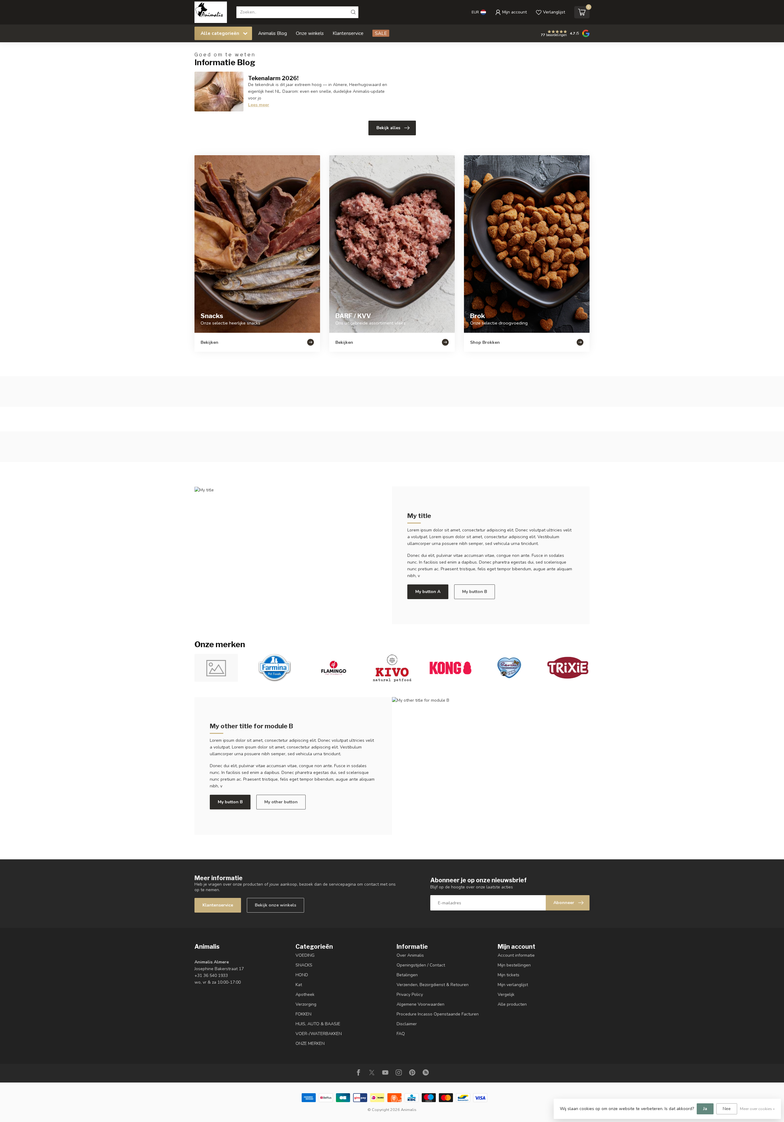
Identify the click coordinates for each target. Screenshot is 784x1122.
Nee (727, 1109)
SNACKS (304, 965)
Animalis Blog (272, 33)
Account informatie (516, 955)
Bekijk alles (388, 128)
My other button (281, 802)
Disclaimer (407, 1024)
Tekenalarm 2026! (273, 78)
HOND (302, 975)
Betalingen (407, 975)
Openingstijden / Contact (421, 965)
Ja (705, 1109)
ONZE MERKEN (310, 1043)
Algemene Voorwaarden (420, 1004)
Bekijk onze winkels (275, 905)
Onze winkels (310, 33)
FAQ (401, 1034)
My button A (427, 592)
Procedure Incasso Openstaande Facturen (438, 1014)
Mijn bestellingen (514, 965)
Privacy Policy (410, 994)
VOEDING (305, 955)
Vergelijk (506, 994)
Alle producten (512, 1004)
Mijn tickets (508, 975)
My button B (474, 592)
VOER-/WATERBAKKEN (319, 1034)
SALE (381, 33)
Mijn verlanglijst (513, 985)
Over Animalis (410, 955)
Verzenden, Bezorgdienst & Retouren (433, 985)
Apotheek (305, 994)
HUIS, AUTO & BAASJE (318, 1024)
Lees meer (258, 105)
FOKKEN (303, 1014)
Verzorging (306, 1004)
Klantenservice (348, 33)
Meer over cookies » (757, 1108)
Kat (299, 985)
